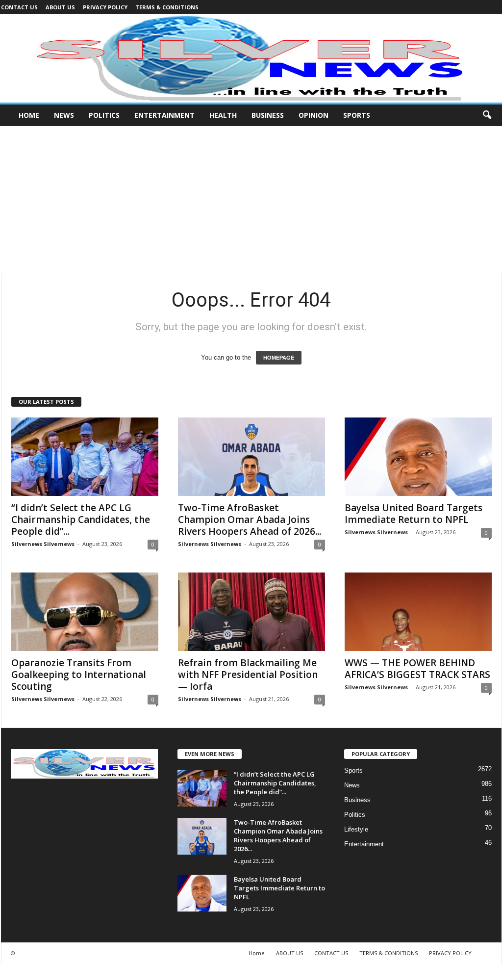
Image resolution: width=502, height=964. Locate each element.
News (64, 115)
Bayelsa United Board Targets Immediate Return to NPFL (413, 513)
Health (223, 115)
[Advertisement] (251, 199)
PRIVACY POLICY (105, 7)
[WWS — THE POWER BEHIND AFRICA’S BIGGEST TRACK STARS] (418, 612)
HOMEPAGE (278, 358)
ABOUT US (60, 7)
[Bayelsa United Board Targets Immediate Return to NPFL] (418, 456)
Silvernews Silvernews (43, 543)
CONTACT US (19, 7)
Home (29, 115)
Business (267, 115)
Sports (356, 115)
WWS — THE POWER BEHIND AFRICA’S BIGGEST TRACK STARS (417, 668)
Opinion (313, 115)
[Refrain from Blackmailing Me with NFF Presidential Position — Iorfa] (251, 612)
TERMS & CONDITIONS (167, 7)
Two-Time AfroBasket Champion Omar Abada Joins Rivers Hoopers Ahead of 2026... (249, 519)
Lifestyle (356, 829)
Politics (104, 115)
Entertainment (164, 115)
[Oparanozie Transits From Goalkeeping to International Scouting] (84, 612)
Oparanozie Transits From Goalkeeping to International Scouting (78, 674)
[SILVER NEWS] (251, 58)
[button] (487, 115)
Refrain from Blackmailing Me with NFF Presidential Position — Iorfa (248, 674)
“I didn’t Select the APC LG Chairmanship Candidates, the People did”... (80, 519)
